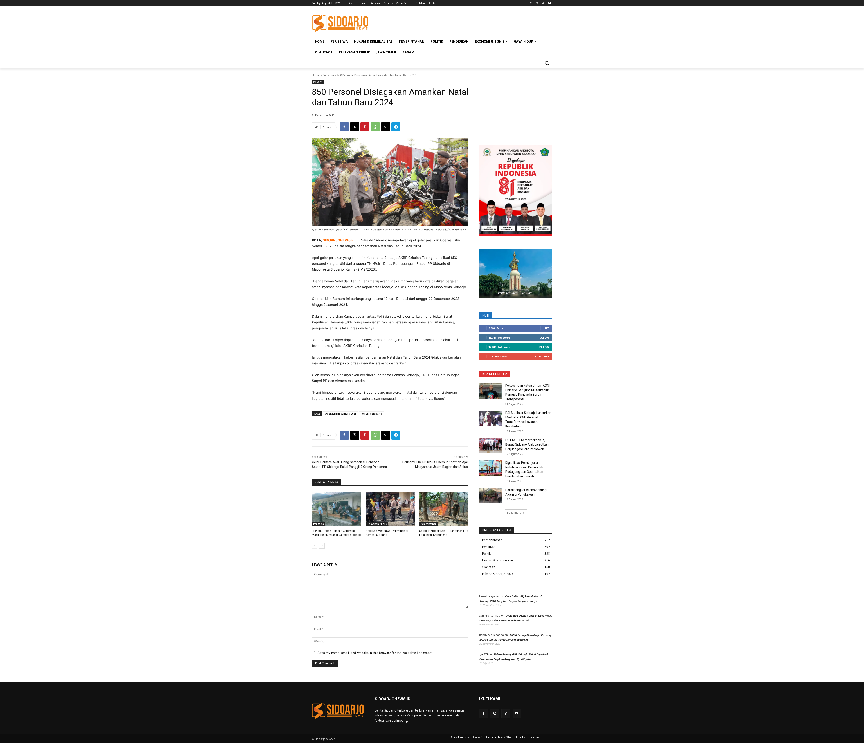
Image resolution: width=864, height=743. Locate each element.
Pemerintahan (429, 523)
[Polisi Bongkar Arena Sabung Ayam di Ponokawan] (490, 495)
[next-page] (322, 546)
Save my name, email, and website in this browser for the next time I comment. (375, 653)
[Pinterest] (364, 126)
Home (316, 75)
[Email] (385, 126)
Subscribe (542, 356)
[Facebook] (530, 3)
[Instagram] (537, 3)
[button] (546, 63)
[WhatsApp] (375, 126)
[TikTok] (543, 3)
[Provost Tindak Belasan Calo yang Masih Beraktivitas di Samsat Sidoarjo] (336, 509)
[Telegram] (396, 126)
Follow (543, 337)
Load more (514, 512)
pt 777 (484, 654)
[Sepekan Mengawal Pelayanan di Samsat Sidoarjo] (390, 509)
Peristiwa (328, 75)
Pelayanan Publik (377, 523)
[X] (354, 126)
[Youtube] (549, 3)
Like (546, 328)
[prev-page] (314, 546)
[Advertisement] (466, 23)
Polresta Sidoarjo (371, 413)
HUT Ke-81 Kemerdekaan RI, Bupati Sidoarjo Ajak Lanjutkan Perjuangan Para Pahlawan (527, 444)
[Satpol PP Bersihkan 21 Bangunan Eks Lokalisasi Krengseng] (443, 509)
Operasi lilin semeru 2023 (340, 413)
